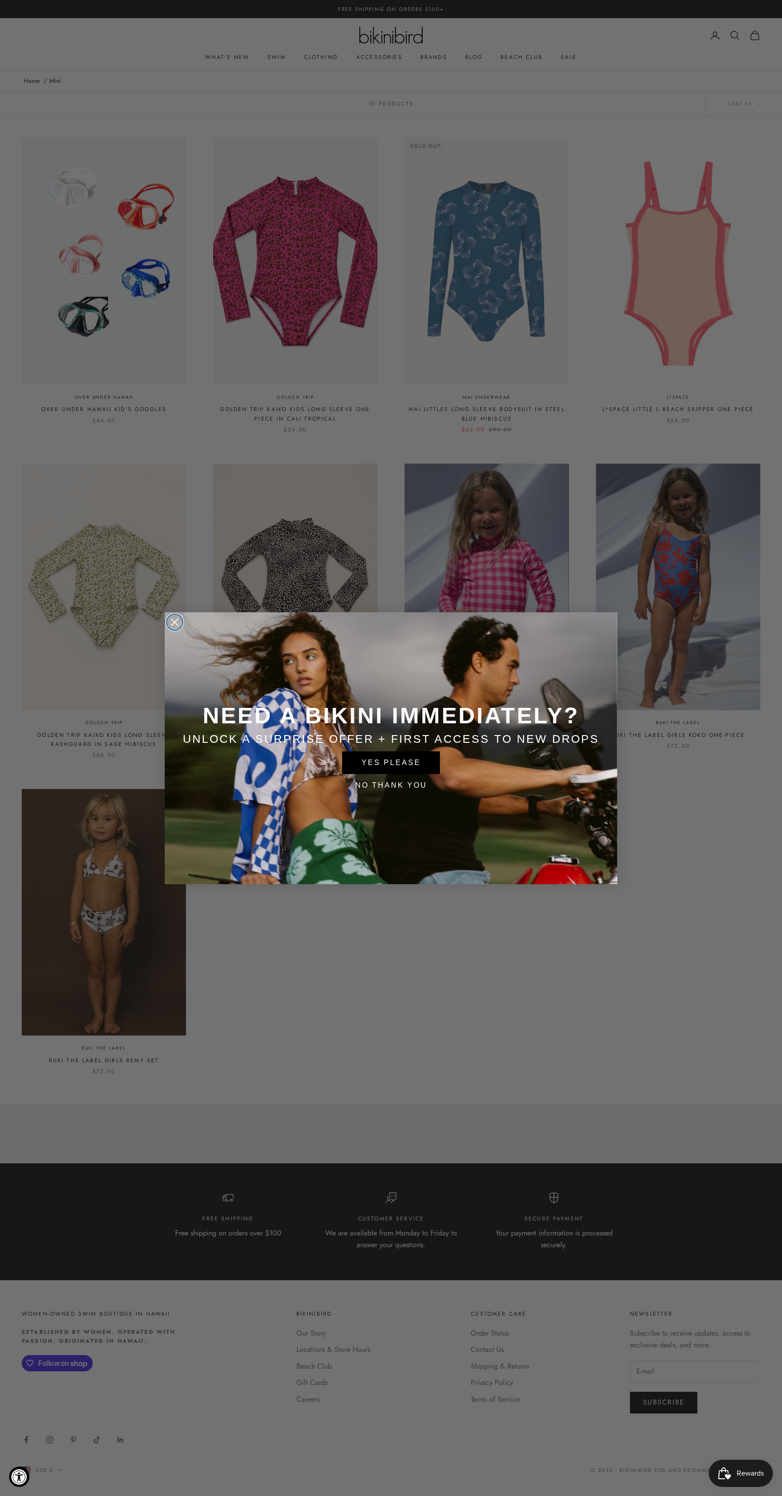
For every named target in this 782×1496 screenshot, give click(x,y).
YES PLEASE (391, 762)
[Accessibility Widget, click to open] (19, 1477)
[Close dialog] (175, 622)
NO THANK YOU (391, 785)
